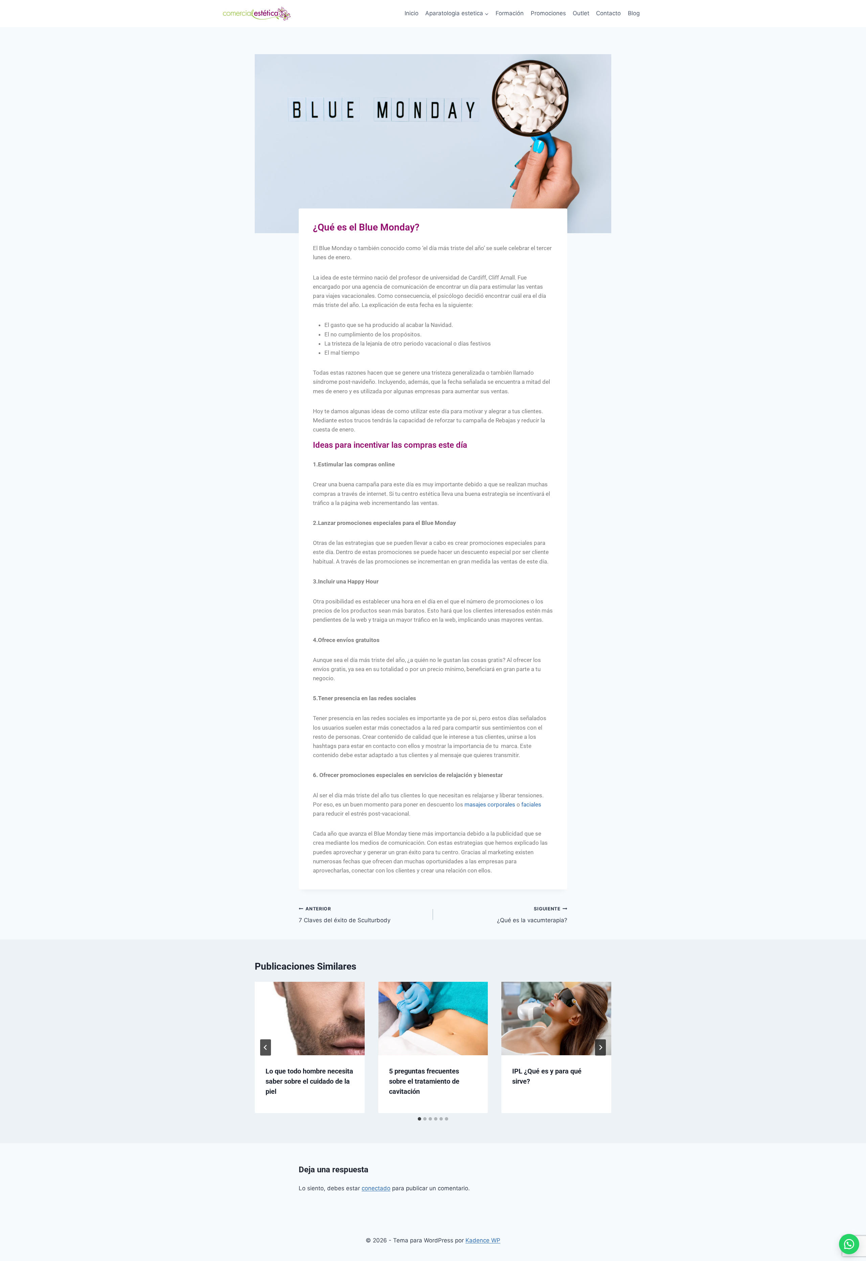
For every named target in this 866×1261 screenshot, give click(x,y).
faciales (531, 804)
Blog (634, 13)
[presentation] (310, 1018)
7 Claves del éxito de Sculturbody (344, 915)
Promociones (548, 13)
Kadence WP (482, 1240)
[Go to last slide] (265, 1047)
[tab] (419, 1119)
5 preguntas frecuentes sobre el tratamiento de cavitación (424, 1081)
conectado (376, 1188)
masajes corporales (489, 804)
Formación (510, 13)
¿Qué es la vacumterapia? (532, 915)
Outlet (581, 13)
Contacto (608, 13)
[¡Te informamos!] (849, 1244)
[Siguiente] (600, 1047)
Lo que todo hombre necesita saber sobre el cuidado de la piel (309, 1081)
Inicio (411, 13)
